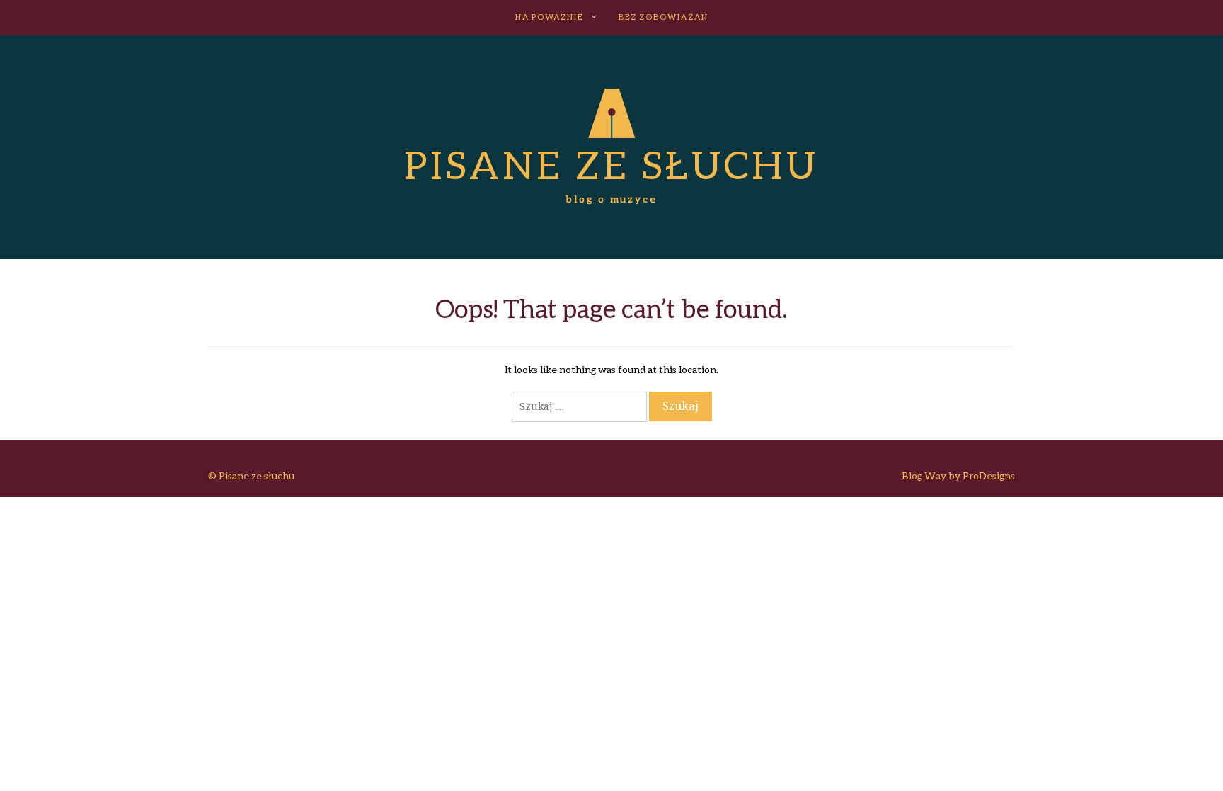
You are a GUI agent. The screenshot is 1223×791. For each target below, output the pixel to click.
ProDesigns (989, 476)
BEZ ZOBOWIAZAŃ (663, 16)
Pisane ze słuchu (611, 164)
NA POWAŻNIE (549, 16)
